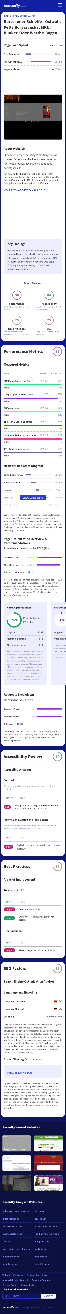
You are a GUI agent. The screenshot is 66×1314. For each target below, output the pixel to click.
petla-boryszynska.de (19, 16)
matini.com (41, 1248)
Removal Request (41, 1280)
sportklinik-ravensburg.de (16, 1248)
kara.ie (6, 1241)
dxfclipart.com (10, 1218)
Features (18, 1275)
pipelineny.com (10, 1256)
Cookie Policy (28, 1284)
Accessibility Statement (15, 1280)
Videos (6, 1275)
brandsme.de (9, 1264)
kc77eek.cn (40, 1218)
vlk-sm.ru (40, 1211)
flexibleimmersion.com (47, 1233)
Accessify (15, 5)
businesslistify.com (12, 1233)
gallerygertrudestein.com (16, 1211)
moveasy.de (41, 1256)
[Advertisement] (33, 84)
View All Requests (33, 497)
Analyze (48, 1296)
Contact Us (33, 1275)
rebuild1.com (42, 1264)
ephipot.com (42, 1241)
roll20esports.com (12, 1226)
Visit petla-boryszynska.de (23, 190)
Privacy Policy (9, 1284)
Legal (45, 1275)
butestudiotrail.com (46, 1226)
